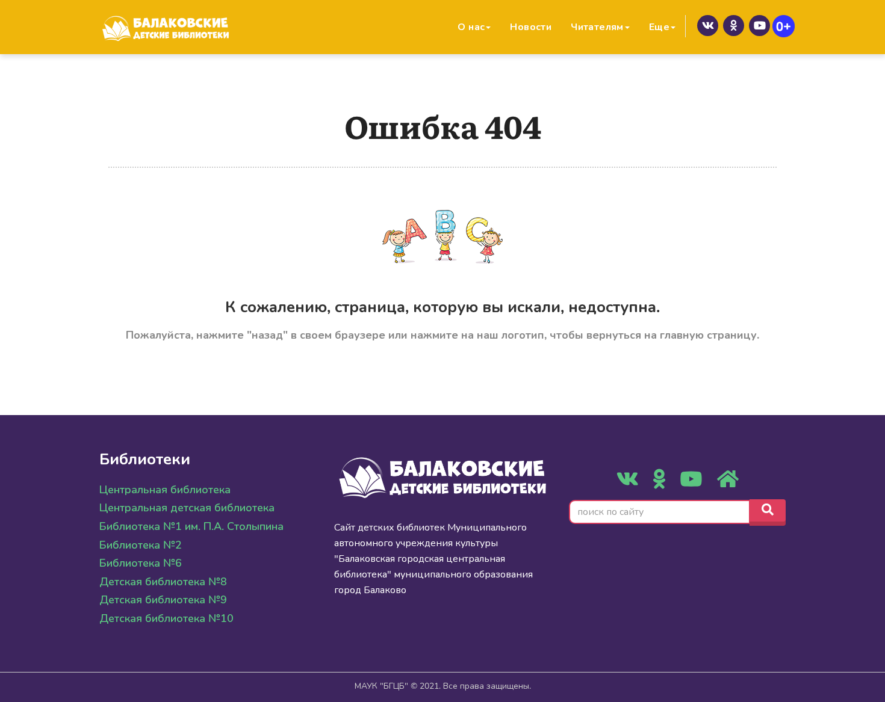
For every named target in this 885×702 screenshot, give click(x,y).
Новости (530, 27)
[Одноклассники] (733, 25)
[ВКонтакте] (707, 25)
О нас (471, 27)
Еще (659, 27)
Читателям (597, 27)
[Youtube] (759, 25)
